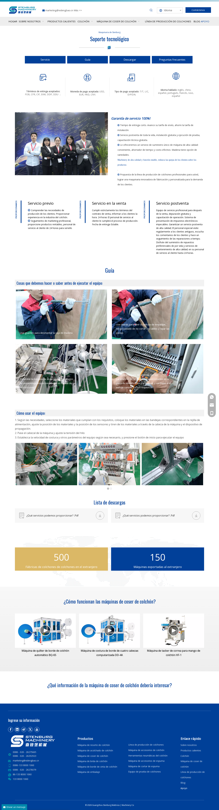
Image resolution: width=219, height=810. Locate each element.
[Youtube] (36, 729)
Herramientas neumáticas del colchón (148, 755)
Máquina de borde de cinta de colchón (97, 766)
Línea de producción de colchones (146, 744)
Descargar (130, 59)
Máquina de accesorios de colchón (146, 750)
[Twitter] (30, 729)
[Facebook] (10, 729)
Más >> (78, 10)
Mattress (116, 805)
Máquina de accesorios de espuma (146, 760)
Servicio (45, 59)
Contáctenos (198, 10)
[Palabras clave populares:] (151, 10)
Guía (87, 59)
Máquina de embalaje (88, 771)
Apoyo (185, 788)
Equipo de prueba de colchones (144, 771)
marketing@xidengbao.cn (59, 10)
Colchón (185, 755)
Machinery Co (128, 805)
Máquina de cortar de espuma (144, 766)
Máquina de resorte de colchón (93, 745)
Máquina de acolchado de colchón (95, 750)
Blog (183, 782)
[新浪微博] (23, 729)
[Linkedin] (17, 729)
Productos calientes (191, 750)
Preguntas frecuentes (172, 59)
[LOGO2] (41, 741)
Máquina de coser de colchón (92, 755)
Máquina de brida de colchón (92, 761)
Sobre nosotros (189, 745)
